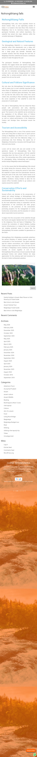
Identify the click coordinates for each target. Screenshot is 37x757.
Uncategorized (8, 436)
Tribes (6, 433)
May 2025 (7, 339)
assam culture (8, 394)
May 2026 (7, 325)
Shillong (6, 428)
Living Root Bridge (10, 417)
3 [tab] (17, 491)
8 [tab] (26, 491)
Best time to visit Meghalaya (13, 310)
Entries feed (8, 447)
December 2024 (9, 352)
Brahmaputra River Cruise (12, 403)
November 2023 (9, 369)
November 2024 (9, 355)
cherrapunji (7, 405)
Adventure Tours (9, 386)
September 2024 (9, 358)
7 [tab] (24, 491)
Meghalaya (7, 419)
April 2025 (7, 341)
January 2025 (8, 350)
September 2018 (9, 377)
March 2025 (7, 344)
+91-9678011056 (28, 1)
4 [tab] (19, 491)
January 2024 (8, 366)
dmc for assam (9, 411)
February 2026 (8, 327)
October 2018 (8, 375)
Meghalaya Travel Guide (11, 308)
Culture (6, 408)
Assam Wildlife (8, 397)
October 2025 (8, 333)
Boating (6, 400)
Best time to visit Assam (11, 302)
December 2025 (9, 330)
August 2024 (8, 361)
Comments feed (9, 450)
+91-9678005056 (9, 1)
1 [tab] (14, 491)
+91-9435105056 (19, 1)
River (5, 425)
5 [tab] (21, 491)
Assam (6, 392)
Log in (6, 445)
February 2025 (8, 347)
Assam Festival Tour (10, 305)
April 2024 (7, 364)
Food (5, 414)
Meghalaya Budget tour (11, 422)
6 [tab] (22, 491)
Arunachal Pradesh (10, 389)
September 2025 (9, 336)
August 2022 (8, 372)
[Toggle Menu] (34, 6)
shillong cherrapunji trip (12, 430)
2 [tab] (16, 491)
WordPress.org (9, 453)
